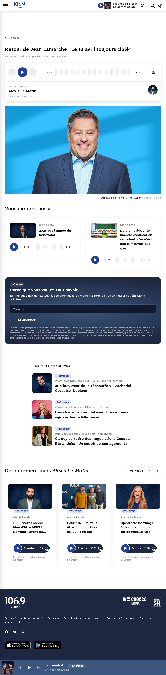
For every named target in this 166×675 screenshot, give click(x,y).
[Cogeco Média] (134, 603)
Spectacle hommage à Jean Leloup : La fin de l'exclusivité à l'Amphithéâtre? (137, 527)
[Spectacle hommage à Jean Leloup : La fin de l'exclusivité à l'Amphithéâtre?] (138, 496)
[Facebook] (6, 632)
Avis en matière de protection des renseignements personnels (69, 333)
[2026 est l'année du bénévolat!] (23, 230)
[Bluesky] (14, 632)
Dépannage (54, 618)
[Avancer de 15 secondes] (33, 72)
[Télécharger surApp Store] (18, 645)
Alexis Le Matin (22, 91)
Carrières (145, 618)
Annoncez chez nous (17, 622)
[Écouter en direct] (101, 5)
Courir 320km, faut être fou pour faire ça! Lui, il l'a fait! (82, 527)
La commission (124, 6)
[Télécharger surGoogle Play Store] (47, 645)
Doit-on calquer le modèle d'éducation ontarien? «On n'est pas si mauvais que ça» (136, 239)
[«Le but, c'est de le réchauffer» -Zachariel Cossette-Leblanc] (42, 383)
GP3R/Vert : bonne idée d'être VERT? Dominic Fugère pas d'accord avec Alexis (29, 527)
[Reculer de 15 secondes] (12, 72)
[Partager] (154, 72)
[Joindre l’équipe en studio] (142, 5)
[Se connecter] (160, 5)
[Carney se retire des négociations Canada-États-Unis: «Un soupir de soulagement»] (42, 436)
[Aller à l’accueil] (19, 7)
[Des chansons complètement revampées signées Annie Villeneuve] (42, 409)
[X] (22, 632)
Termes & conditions (17, 618)
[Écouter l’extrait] (22, 72)
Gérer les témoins (74, 618)
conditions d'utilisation (50, 338)
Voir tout (136, 470)
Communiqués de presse (121, 618)
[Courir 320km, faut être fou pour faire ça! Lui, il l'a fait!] (84, 496)
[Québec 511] (157, 606)
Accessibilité (96, 618)
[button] (19, 667)
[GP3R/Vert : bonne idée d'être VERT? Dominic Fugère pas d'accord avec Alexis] (30, 496)
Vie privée (39, 618)
